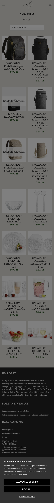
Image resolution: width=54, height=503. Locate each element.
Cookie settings (27, 497)
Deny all (27, 489)
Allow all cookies (27, 482)
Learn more (22, 475)
